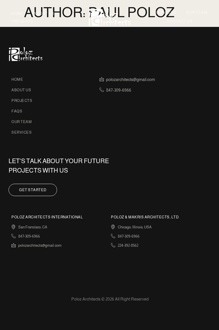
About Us (44, 13)
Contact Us (180, 21)
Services (165, 12)
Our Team (197, 12)
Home (17, 13)
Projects (22, 21)
